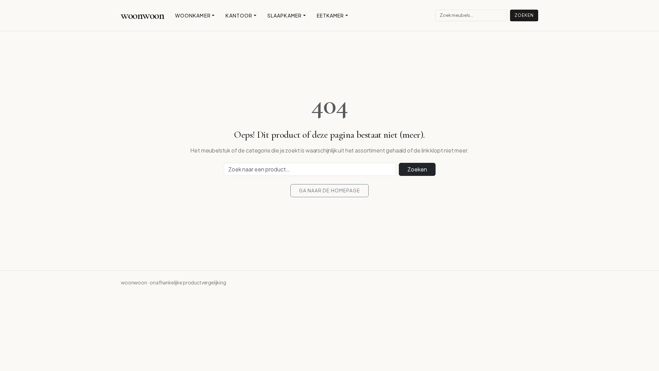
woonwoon (142, 15)
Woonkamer (193, 15)
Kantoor (239, 15)
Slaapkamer (284, 15)
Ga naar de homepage (329, 190)
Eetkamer (330, 15)
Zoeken (524, 15)
